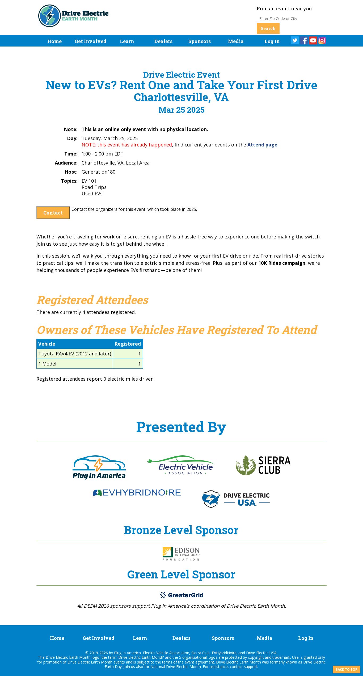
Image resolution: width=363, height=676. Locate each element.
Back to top (346, 669)
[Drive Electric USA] (236, 507)
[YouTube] (313, 40)
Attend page (262, 144)
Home (54, 41)
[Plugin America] (99, 478)
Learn (127, 41)
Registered (128, 344)
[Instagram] (322, 40)
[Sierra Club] (263, 474)
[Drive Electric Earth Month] (73, 23)
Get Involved (91, 41)
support (250, 666)
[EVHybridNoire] (137, 494)
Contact (53, 212)
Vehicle (46, 344)
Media (236, 41)
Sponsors (199, 41)
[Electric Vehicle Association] (180, 473)
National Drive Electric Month (175, 666)
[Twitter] (295, 40)
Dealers (163, 41)
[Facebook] (304, 40)
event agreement (199, 662)
